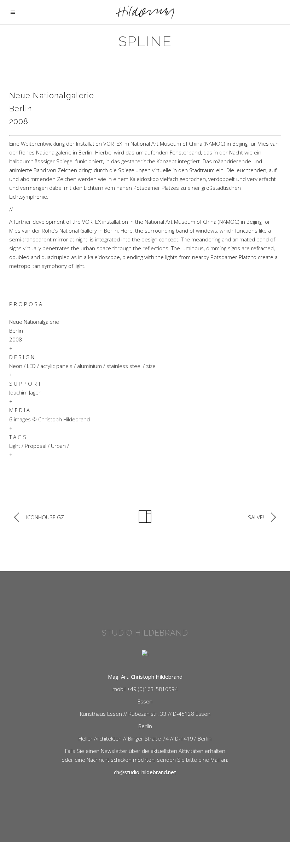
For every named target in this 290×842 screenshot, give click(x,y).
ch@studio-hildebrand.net (145, 772)
